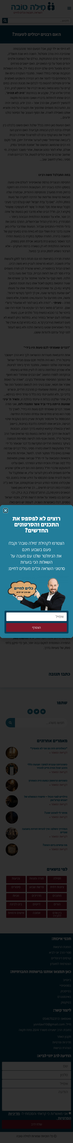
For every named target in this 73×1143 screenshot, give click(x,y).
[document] (36, 571)
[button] (5, 510)
